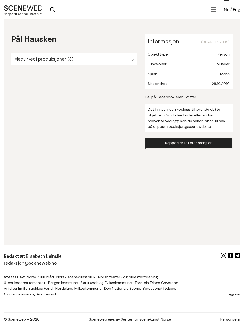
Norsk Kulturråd (40, 276)
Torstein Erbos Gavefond (156, 282)
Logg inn (233, 294)
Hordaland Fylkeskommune (78, 288)
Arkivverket (46, 294)
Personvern (230, 319)
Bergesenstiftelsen (159, 288)
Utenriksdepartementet (25, 282)
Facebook (166, 97)
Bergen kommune (63, 282)
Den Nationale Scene (122, 288)
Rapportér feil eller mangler (188, 142)
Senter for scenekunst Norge (146, 319)
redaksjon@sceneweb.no (189, 126)
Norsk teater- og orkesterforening (128, 276)
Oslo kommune (16, 294)
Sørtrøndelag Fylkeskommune (106, 282)
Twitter (190, 97)
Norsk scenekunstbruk (76, 276)
